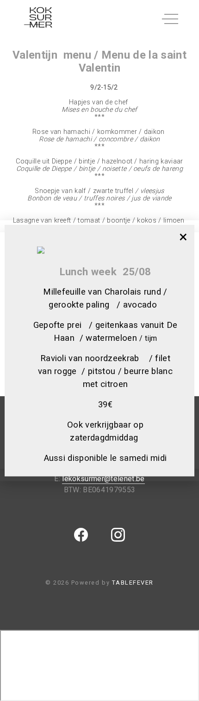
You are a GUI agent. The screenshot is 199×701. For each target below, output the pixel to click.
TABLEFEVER (133, 582)
